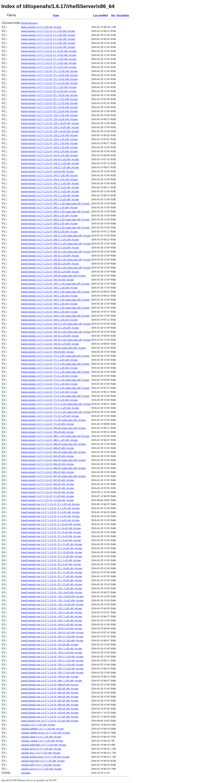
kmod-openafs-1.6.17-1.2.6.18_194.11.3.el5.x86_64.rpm (50, 187)
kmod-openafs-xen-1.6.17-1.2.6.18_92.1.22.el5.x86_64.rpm (51, 584)
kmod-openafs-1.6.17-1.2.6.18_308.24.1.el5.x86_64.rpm (50, 271)
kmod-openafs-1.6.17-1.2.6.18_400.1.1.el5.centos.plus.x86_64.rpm (55, 436)
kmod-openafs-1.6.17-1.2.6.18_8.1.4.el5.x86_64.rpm (48, 39)
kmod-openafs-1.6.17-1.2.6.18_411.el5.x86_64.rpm (47, 496)
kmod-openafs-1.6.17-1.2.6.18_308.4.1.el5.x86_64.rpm (49, 215)
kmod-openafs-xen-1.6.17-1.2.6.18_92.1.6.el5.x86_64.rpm (51, 564)
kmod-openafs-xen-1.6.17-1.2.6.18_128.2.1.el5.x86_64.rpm (51, 608)
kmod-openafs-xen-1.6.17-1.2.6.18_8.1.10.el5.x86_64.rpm (51, 524)
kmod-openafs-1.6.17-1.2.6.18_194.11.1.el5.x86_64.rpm (50, 183)
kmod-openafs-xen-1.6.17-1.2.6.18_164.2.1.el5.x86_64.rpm (51, 620)
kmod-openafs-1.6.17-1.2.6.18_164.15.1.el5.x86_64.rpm (50, 167)
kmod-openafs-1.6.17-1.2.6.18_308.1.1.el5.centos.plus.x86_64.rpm (55, 203)
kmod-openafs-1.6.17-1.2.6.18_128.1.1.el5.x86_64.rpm (49, 115)
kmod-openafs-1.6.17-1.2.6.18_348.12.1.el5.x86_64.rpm (50, 327)
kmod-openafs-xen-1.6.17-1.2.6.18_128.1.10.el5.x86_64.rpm (52, 596)
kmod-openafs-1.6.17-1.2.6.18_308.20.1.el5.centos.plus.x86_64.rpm (56, 259)
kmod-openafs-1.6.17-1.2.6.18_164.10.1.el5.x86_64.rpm (50, 159)
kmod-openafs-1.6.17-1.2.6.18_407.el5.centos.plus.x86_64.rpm (53, 476)
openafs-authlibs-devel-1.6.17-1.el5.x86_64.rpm (45, 732)
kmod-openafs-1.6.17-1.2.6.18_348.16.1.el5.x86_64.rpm (50, 335)
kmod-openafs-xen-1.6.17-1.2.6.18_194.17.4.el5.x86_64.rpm (52, 672)
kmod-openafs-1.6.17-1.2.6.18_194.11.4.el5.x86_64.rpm (50, 191)
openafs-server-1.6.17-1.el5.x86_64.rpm (41, 768)
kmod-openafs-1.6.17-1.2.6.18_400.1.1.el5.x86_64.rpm (49, 440)
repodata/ (25, 772)
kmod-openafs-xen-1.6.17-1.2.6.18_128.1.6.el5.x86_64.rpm (51, 592)
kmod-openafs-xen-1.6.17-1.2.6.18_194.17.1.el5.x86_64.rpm (52, 668)
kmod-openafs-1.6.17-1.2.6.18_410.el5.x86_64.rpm (47, 492)
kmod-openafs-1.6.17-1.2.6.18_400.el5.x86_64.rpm (47, 448)
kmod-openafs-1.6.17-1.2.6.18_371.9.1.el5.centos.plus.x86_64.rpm (55, 395)
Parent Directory (29, 23)
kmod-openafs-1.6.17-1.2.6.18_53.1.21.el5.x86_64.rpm (49, 83)
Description (123, 15)
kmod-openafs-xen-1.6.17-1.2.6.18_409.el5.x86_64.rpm (49, 708)
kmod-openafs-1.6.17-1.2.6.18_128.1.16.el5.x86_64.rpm (50, 131)
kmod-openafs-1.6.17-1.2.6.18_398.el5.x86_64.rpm (47, 432)
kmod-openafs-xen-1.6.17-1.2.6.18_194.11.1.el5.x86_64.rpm (52, 656)
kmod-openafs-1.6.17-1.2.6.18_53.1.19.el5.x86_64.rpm (49, 79)
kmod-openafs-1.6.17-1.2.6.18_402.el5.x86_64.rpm (47, 456)
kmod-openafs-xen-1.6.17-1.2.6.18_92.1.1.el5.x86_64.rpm (51, 560)
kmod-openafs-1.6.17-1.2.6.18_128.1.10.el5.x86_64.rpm (50, 123)
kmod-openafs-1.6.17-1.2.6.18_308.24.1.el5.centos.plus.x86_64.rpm (56, 267)
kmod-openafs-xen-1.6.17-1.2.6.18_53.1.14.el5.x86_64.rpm (51, 548)
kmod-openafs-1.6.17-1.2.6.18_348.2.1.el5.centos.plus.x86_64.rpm (55, 291)
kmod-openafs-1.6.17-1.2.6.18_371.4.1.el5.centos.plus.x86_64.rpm (55, 371)
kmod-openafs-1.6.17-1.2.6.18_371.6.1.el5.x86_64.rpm (49, 383)
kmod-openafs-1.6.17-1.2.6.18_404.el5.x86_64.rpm (47, 464)
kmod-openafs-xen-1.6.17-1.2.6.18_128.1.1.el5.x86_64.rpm (51, 588)
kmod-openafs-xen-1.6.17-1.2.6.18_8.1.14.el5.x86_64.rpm (51, 528)
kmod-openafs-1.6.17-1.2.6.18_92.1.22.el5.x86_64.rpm (49, 111)
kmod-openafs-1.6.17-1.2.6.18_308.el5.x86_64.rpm (47, 279)
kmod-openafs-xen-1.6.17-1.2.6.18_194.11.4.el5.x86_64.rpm (52, 664)
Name (56, 15)
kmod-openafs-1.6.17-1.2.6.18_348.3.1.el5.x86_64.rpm (49, 303)
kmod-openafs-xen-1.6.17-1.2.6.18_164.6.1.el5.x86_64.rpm (51, 624)
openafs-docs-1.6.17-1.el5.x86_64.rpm (40, 752)
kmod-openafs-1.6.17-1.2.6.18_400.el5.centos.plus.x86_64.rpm (53, 444)
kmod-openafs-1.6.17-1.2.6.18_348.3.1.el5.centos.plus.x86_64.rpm (55, 299)
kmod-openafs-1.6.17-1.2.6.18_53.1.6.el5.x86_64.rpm (48, 67)
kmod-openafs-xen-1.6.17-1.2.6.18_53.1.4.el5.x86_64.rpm (51, 536)
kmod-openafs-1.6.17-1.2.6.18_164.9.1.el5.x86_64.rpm (49, 155)
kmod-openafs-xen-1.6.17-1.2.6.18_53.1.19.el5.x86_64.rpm (51, 552)
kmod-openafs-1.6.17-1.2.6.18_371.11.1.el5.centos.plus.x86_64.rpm (56, 403)
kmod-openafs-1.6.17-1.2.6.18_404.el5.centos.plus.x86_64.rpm (53, 460)
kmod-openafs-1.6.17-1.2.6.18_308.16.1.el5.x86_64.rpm (50, 255)
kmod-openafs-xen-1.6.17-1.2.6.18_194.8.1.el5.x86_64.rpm (51, 652)
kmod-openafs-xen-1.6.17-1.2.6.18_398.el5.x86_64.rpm (49, 676)
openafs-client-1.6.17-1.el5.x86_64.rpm (41, 736)
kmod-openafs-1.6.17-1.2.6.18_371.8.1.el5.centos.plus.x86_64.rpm (55, 387)
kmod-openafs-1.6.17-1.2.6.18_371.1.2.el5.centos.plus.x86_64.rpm (55, 355)
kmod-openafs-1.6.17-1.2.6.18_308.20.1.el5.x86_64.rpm (50, 263)
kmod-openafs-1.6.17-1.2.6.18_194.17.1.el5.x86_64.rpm (50, 195)
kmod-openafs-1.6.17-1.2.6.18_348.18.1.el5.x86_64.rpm (50, 343)
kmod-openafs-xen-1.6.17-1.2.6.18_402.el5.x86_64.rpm (49, 688)
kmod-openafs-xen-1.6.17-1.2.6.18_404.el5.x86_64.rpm (49, 692)
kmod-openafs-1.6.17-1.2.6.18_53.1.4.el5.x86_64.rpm (48, 63)
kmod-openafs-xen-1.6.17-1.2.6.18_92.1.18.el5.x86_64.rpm (51, 580)
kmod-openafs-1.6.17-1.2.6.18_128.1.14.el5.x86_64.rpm (50, 127)
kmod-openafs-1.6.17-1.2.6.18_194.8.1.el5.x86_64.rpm (49, 179)
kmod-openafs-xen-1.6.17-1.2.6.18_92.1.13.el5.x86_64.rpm (51, 572)
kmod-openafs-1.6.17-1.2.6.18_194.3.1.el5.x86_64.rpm (49, 175)
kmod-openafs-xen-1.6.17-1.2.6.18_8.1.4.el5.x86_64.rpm (50, 512)
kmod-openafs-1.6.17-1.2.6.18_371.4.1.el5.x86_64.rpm (49, 375)
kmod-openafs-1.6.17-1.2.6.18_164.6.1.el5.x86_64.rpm (49, 151)
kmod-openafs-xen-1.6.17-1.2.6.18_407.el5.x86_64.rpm (49, 700)
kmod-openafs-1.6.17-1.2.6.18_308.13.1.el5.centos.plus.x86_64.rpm (56, 243)
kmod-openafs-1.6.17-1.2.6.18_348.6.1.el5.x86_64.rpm (49, 319)
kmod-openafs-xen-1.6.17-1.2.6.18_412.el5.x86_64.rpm (49, 720)
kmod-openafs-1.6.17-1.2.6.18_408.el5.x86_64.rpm (47, 484)
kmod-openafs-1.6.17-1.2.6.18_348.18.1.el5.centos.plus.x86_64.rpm (56, 339)
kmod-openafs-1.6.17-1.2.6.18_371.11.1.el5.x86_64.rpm (50, 407)
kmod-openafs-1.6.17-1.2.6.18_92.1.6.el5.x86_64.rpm (48, 91)
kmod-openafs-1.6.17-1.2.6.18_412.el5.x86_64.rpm (47, 500)
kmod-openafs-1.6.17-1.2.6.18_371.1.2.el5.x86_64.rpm (49, 359)
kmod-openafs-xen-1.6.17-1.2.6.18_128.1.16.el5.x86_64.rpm (52, 604)
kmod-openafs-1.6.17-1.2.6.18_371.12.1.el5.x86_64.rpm (50, 415)
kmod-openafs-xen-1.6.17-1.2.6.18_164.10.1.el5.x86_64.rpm (52, 632)
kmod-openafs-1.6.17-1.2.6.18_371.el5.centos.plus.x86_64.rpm (53, 419)
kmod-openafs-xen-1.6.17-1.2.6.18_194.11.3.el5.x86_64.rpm (52, 660)
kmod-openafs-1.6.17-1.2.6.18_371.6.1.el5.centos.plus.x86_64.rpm (55, 379)
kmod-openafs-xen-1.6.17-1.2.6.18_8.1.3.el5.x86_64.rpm (50, 508)
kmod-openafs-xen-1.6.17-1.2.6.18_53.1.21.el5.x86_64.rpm (51, 556)
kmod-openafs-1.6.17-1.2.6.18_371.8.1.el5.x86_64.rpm (49, 391)
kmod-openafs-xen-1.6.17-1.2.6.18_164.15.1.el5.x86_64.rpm (52, 640)
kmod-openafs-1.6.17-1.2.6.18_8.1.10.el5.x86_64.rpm (48, 51)
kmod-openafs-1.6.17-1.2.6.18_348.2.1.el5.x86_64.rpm (49, 295)
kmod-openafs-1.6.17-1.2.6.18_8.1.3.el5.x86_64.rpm (48, 35)
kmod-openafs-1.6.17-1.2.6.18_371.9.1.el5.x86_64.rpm (49, 399)
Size (113, 15)
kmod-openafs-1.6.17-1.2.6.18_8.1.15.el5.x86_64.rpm (48, 59)
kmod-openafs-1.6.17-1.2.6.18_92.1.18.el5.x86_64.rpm (49, 107)
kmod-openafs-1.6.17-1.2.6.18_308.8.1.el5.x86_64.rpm (49, 223)
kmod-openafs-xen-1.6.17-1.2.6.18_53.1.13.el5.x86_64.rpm (51, 544)
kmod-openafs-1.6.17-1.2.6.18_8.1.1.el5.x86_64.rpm (48, 31)
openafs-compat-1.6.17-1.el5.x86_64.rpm (42, 740)
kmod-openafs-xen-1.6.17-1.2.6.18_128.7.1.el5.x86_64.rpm (51, 616)
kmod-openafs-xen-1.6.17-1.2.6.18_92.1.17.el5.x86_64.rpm (51, 576)
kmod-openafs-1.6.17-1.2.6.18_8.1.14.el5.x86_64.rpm (48, 55)
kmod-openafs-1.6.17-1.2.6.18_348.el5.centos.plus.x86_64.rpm (53, 347)
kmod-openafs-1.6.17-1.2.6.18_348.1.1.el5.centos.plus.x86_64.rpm (55, 283)
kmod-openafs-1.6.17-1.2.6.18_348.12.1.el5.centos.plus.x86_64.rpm (56, 323)
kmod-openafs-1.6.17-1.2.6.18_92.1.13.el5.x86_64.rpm (49, 99)
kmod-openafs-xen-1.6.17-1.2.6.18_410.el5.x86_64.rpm (49, 712)
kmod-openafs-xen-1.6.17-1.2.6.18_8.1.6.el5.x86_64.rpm (50, 516)
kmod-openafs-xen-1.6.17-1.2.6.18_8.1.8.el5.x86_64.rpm (50, 520)
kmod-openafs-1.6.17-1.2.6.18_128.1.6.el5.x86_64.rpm (49, 119)
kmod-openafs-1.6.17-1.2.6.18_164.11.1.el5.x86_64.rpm (50, 163)
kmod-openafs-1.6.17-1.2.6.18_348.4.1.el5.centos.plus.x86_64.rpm (55, 307)
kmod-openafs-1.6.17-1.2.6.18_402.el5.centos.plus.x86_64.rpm (53, 452)
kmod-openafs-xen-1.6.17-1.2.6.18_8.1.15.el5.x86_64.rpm (51, 532)
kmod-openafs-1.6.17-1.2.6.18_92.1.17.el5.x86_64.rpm (49, 103)
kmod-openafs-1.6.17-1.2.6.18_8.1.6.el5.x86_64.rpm (48, 43)
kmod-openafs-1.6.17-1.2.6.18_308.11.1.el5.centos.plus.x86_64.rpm (56, 235)
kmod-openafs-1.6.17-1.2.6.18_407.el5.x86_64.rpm (47, 480)
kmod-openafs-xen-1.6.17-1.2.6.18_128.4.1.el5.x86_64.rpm (51, 612)
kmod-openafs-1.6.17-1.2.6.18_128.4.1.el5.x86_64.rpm (49, 139)
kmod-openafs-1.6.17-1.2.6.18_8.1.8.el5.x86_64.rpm (48, 47)
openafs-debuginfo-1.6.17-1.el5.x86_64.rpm (43, 744)
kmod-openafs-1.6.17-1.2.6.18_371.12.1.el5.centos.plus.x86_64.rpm (56, 411)
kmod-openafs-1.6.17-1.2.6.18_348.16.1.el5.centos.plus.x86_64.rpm (56, 331)
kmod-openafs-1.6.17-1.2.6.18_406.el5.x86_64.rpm (47, 472)
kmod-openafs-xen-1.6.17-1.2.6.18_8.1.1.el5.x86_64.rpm (50, 504)
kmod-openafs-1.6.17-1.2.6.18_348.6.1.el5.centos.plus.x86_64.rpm (55, 315)
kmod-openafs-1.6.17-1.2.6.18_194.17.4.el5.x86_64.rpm (50, 199)
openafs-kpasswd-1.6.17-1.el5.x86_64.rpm (43, 760)
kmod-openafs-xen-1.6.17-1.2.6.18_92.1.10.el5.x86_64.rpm (51, 568)
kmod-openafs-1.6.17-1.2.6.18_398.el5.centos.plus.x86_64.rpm (53, 428)
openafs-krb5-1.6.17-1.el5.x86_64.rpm (40, 764)
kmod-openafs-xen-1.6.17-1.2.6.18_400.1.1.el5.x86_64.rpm (51, 680)
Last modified (100, 15)
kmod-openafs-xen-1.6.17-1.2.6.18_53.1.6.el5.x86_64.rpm (51, 540)
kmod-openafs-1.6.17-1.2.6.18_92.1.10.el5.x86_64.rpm (49, 95)
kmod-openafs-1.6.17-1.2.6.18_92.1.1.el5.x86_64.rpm (48, 87)
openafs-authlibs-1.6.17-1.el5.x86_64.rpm (42, 728)
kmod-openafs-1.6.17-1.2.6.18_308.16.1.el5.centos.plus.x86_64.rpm (56, 251)
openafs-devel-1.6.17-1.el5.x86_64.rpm (41, 748)
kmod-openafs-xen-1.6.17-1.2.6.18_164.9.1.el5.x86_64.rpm (51, 628)
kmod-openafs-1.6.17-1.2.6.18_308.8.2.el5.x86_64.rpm (49, 231)
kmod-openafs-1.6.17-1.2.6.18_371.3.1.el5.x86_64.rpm (49, 367)
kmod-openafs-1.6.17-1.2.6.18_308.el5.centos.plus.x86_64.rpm (53, 275)
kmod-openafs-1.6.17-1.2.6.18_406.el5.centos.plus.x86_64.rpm (53, 468)
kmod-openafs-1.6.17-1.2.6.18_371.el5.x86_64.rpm (47, 424)
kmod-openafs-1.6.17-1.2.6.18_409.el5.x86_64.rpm (47, 488)
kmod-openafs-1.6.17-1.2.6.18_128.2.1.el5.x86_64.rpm (49, 135)
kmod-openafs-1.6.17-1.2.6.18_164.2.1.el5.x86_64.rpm (49, 147)
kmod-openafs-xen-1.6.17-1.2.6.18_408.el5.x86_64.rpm (49, 704)
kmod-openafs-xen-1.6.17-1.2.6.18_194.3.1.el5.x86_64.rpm (51, 648)
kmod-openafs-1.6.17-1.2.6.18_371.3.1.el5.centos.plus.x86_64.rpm (55, 363)
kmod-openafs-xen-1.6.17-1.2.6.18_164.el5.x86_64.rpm (49, 644)
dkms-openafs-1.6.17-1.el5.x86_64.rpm (41, 27)
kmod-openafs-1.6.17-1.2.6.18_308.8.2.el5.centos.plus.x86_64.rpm (55, 227)
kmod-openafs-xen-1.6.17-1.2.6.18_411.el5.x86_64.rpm (49, 716)
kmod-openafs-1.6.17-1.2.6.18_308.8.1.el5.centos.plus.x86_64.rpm (55, 219)
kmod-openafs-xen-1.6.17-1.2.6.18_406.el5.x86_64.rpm (49, 696)
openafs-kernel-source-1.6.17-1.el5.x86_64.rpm (45, 756)
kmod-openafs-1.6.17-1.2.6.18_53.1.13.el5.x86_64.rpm (49, 71)
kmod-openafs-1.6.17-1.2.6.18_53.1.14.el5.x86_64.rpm (49, 75)
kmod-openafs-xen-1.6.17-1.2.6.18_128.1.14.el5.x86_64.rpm (52, 600)
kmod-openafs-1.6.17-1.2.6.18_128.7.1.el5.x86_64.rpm (49, 143)
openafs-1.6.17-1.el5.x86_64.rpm (38, 724)
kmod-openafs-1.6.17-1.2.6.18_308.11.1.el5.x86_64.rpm (50, 239)
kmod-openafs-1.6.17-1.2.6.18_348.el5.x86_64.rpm (47, 351)
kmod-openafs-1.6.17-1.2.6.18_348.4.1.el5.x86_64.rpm (49, 311)
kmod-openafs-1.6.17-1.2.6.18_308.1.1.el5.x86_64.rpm (49, 207)
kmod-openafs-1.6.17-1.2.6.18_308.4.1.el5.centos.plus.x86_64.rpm (55, 211)
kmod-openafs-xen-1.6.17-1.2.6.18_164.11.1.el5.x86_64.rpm (52, 636)
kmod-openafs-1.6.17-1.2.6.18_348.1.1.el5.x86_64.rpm (49, 287)
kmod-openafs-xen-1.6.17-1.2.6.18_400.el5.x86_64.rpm (49, 684)
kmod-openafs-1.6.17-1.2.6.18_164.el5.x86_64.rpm (47, 171)
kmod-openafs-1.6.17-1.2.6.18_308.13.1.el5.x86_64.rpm (50, 247)
